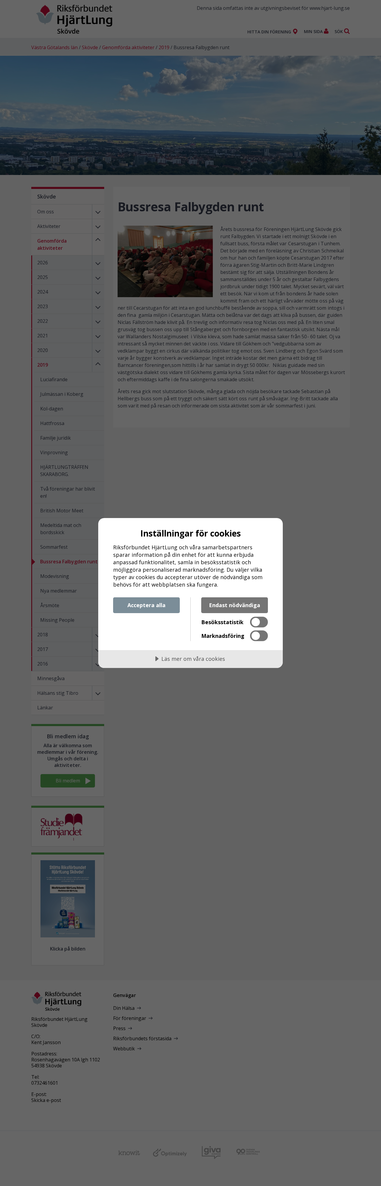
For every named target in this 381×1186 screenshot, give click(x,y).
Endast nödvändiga (234, 605)
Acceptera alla (146, 605)
